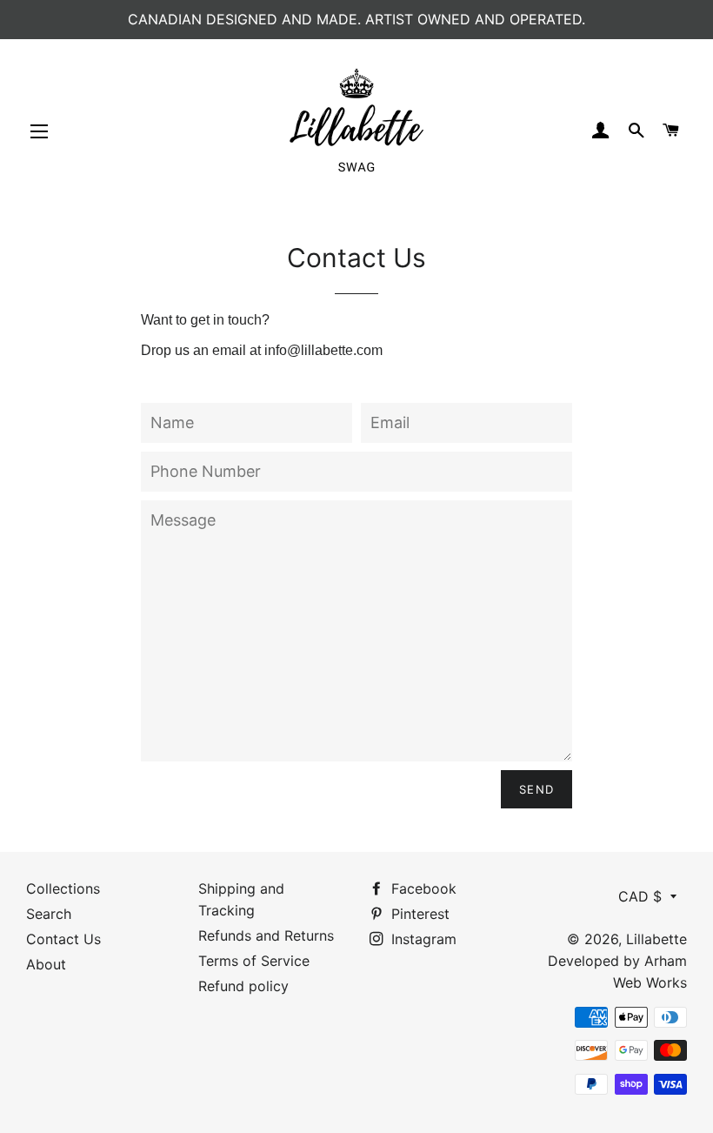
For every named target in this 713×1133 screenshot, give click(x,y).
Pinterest (418, 913)
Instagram (421, 939)
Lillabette (656, 939)
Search (48, 913)
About (46, 964)
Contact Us (63, 939)
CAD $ (640, 896)
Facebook (421, 888)
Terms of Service (254, 960)
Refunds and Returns (266, 935)
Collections (63, 888)
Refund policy (243, 986)
